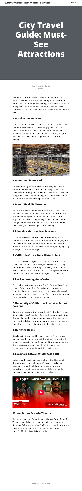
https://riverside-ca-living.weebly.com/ (31, 219)
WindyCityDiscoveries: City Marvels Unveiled (27, 2)
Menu (72, 3)
